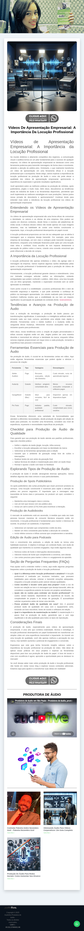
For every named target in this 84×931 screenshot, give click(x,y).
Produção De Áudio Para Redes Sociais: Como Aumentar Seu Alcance (23, 875)
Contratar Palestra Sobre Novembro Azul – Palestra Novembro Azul (23, 829)
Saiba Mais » (10, 833)
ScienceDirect (65, 300)
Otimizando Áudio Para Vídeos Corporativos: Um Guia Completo (58, 829)
